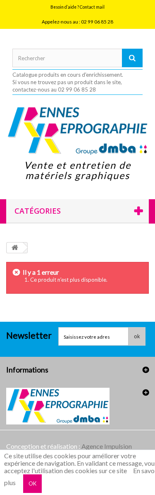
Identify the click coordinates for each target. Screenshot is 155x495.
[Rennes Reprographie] (77, 130)
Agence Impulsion (106, 446)
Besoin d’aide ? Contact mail (77, 7)
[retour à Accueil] (15, 248)
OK (32, 483)
